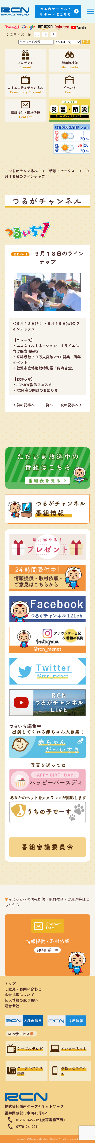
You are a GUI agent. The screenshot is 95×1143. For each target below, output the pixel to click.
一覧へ (47, 405)
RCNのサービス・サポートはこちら (55, 11)
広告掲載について (19, 994)
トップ (10, 983)
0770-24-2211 (27, 1126)
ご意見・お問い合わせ (23, 989)
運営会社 (12, 1005)
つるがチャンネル (23, 170)
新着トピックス (62, 170)
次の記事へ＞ (71, 405)
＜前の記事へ (24, 405)
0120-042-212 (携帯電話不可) (40, 1119)
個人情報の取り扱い (23, 1000)
